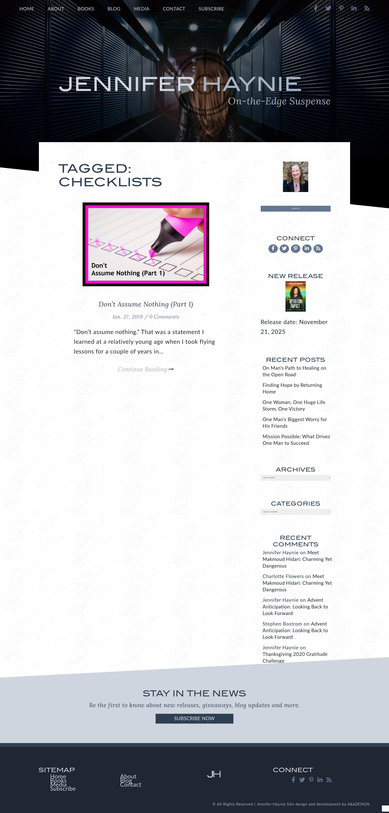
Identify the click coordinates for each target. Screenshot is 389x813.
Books (86, 9)
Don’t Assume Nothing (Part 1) (146, 304)
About (56, 9)
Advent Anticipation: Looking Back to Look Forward (295, 607)
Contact (174, 9)
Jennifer (194, 89)
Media (141, 9)
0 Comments (164, 316)
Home (26, 9)
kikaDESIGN (359, 804)
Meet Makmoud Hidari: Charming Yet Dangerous (297, 559)
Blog (114, 9)
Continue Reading (143, 369)
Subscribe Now (194, 718)
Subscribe (211, 9)
